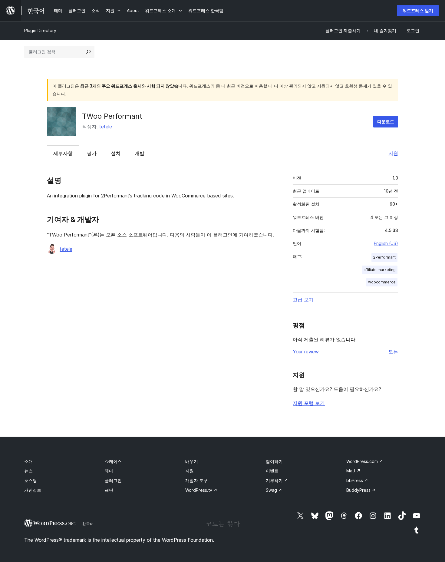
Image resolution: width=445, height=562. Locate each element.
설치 (115, 153)
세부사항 (63, 153)
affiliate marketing (380, 269)
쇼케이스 (113, 461)
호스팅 (30, 480)
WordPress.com (364, 461)
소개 (28, 461)
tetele (105, 127)
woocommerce (382, 282)
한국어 (88, 523)
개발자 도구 (196, 480)
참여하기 (274, 461)
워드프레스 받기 (418, 10)
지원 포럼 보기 (309, 403)
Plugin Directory (40, 30)
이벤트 (272, 470)
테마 (109, 470)
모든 (393, 352)
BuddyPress (361, 490)
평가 (92, 153)
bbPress (357, 480)
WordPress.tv (201, 490)
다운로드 (385, 121)
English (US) (386, 243)
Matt (353, 470)
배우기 (191, 461)
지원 (393, 153)
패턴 (109, 490)
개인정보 (32, 490)
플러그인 (113, 480)
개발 (139, 153)
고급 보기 (303, 299)
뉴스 (28, 470)
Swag (274, 490)
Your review (306, 352)
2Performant (384, 257)
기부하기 (277, 480)
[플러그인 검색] (88, 52)
